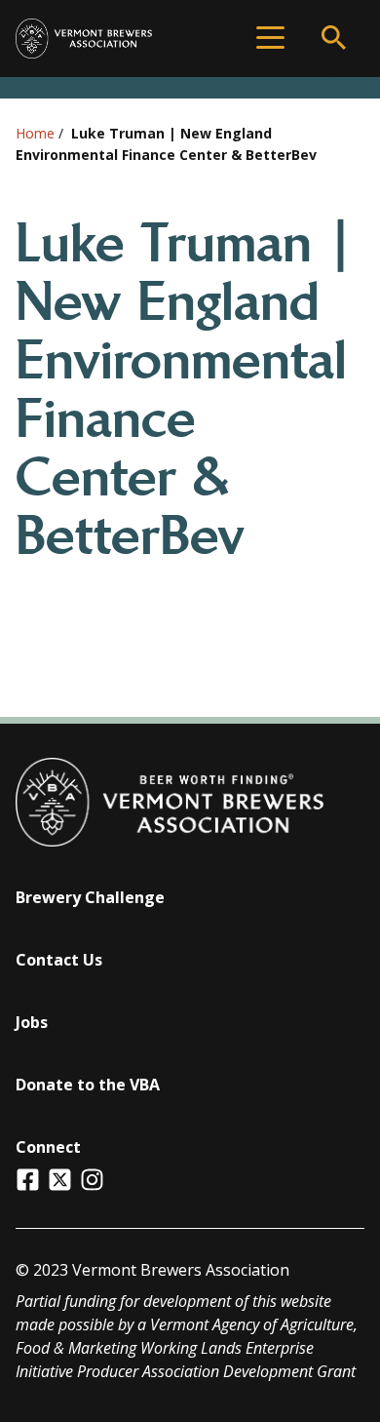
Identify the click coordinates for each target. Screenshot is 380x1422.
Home (35, 133)
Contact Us (59, 959)
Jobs (32, 1022)
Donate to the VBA (88, 1084)
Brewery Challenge (90, 897)
